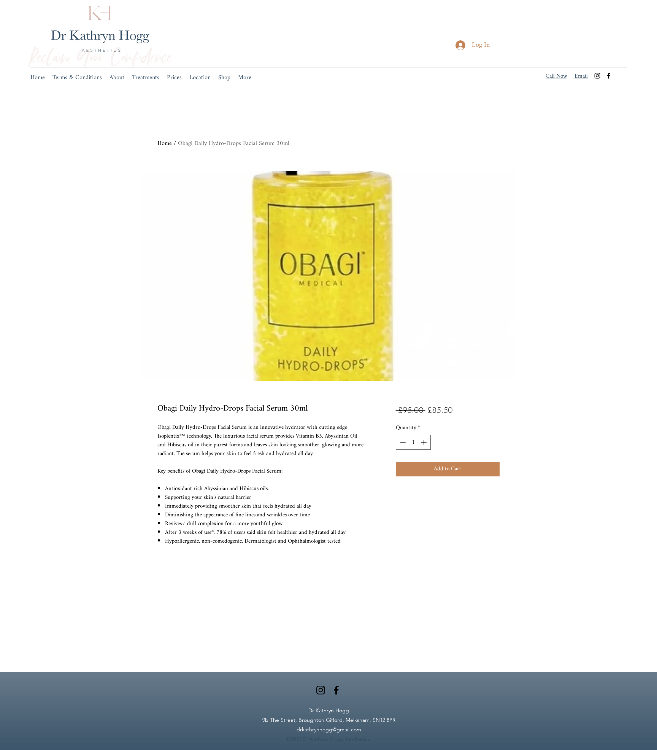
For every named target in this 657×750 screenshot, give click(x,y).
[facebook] (609, 76)
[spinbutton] (413, 442)
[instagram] (597, 76)
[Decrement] (402, 442)
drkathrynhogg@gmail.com (329, 729)
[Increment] (424, 442)
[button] (145, 78)
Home (164, 143)
